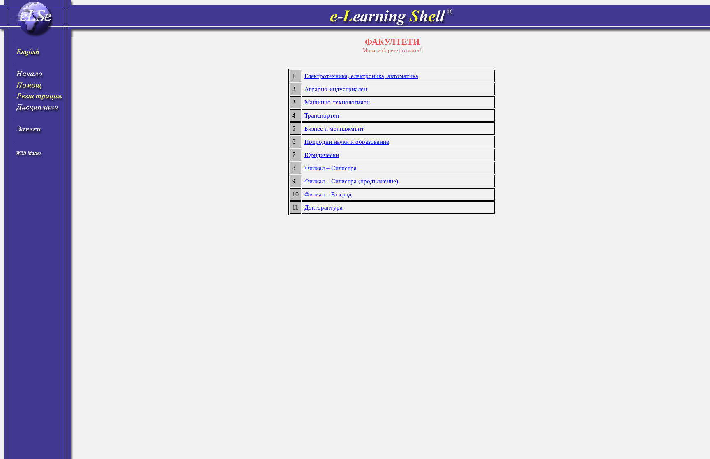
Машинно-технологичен (337, 102)
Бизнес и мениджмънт (334, 128)
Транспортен (321, 115)
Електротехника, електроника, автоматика (361, 76)
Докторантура (323, 207)
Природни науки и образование (346, 141)
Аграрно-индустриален (335, 89)
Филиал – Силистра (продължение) (351, 181)
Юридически (321, 155)
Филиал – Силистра (330, 168)
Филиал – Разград (328, 194)
